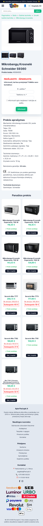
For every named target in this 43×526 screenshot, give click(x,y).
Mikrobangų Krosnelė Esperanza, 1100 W (31, 259)
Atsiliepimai (23, 428)
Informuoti (21, 109)
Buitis (15, 15)
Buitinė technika (25, 15)
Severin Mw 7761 (31, 338)
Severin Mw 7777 (11, 296)
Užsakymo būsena (22, 450)
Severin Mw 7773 (32, 296)
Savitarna (23, 447)
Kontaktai (23, 437)
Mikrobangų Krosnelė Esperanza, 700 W (11, 221)
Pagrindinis (6, 15)
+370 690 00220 (24, 474)
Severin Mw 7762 (11, 338)
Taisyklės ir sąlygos (22, 431)
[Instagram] (22, 481)
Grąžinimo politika (23, 459)
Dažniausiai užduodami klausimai (23, 425)
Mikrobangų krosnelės (24, 18)
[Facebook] (19, 481)
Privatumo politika (23, 434)
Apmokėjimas (22, 456)
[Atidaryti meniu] (3, 6)
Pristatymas (23, 453)
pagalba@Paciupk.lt (24, 471)
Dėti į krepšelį (11, 233)
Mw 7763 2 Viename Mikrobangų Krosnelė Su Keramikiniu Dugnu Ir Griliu (11, 382)
